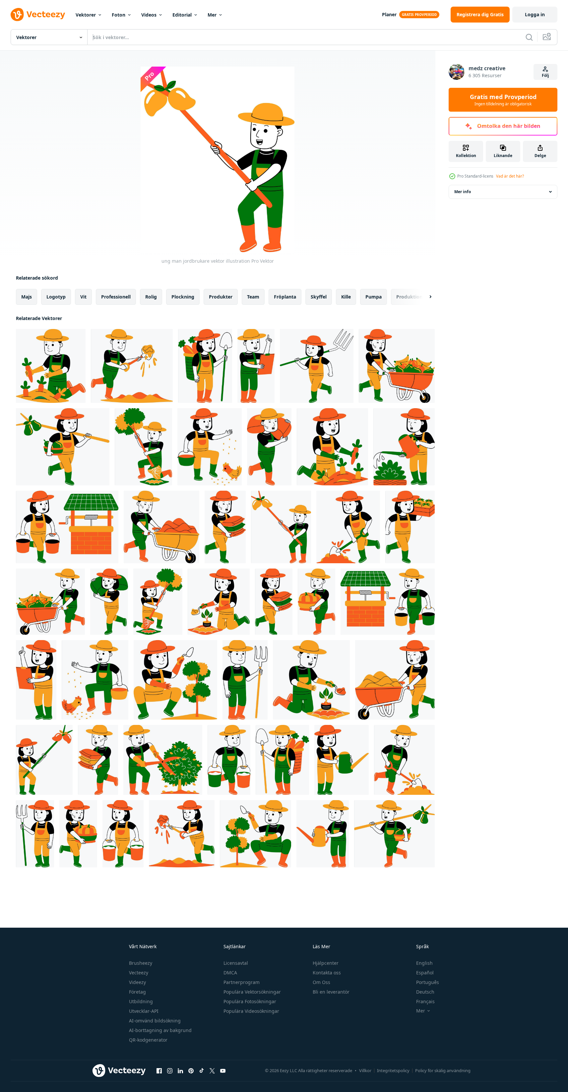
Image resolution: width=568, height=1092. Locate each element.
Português (427, 982)
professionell (116, 297)
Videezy (137, 982)
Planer (389, 14)
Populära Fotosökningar (249, 1001)
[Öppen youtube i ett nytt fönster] (222, 1070)
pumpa (373, 297)
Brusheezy (140, 963)
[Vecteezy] (38, 14)
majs (26, 297)
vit (83, 297)
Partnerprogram (241, 982)
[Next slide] (424, 297)
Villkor (365, 1070)
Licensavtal (235, 963)
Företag (137, 992)
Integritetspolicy (393, 1070)
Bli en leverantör (331, 992)
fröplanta (285, 297)
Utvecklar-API (143, 1011)
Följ (545, 75)
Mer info (462, 191)
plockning (182, 297)
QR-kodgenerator (148, 1040)
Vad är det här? (510, 176)
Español (425, 972)
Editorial (182, 15)
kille (346, 297)
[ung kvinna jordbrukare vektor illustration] (205, 366)
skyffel (319, 297)
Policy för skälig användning (443, 1070)
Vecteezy (138, 972)
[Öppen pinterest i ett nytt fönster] (191, 1070)
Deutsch (425, 992)
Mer (212, 15)
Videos (149, 15)
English (424, 963)
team (253, 297)
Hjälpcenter (326, 963)
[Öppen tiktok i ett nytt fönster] (201, 1070)
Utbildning (141, 1001)
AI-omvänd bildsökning (155, 1020)
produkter (220, 297)
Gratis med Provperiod (503, 100)
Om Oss (321, 982)
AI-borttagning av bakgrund (160, 1030)
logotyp (56, 297)
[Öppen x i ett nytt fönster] (212, 1070)
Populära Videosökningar (251, 1011)
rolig (151, 297)
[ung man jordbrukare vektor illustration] (51, 366)
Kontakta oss (327, 972)
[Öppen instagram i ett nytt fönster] (169, 1070)
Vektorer (86, 15)
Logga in (535, 14)
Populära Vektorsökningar (252, 992)
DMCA (230, 972)
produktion (409, 297)
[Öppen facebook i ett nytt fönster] (159, 1070)
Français (425, 1001)
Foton (118, 15)
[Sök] (529, 37)
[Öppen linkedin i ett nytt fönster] (180, 1070)
